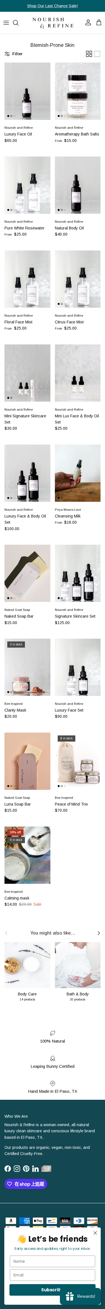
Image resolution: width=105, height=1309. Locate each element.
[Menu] (6, 23)
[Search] (18, 23)
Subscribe (52, 1290)
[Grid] (89, 53)
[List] (97, 53)
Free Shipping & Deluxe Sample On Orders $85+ (52, 6)
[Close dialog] (95, 1233)
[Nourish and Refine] (53, 23)
